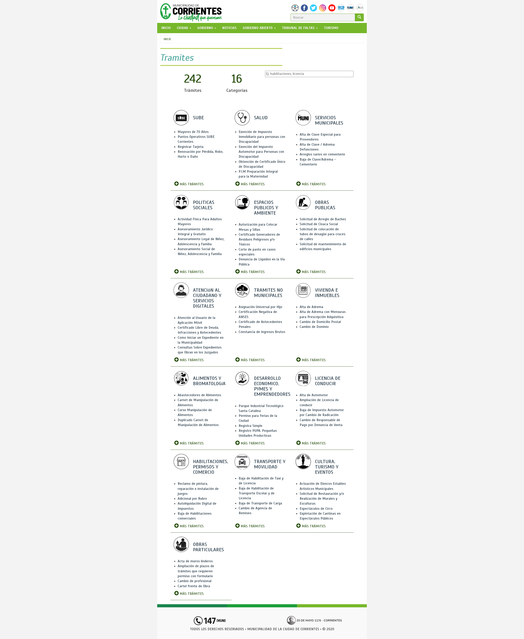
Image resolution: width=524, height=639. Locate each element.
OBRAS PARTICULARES (208, 547)
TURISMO (331, 28)
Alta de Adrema (311, 307)
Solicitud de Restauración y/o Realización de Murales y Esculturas (322, 499)
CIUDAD (183, 28)
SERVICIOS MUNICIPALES (329, 120)
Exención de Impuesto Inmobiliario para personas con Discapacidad (262, 137)
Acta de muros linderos (195, 561)
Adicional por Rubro (192, 498)
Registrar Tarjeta (190, 147)
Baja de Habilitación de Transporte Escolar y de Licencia (256, 493)
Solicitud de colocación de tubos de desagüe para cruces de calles (322, 234)
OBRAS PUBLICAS (325, 205)
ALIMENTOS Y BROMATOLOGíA (209, 381)
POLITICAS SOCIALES (203, 205)
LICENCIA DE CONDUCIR (327, 381)
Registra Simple (250, 426)
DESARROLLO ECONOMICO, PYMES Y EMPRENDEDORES (272, 386)
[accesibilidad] (295, 7)
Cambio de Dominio (314, 327)
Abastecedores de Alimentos (199, 395)
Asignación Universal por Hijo (260, 307)
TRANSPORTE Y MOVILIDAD (269, 464)
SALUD (261, 118)
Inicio (167, 39)
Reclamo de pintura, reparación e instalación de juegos (198, 489)
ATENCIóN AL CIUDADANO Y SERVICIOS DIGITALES (207, 298)
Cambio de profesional (194, 581)
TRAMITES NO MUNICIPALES (268, 292)
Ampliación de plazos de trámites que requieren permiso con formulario (196, 571)
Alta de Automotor (314, 395)
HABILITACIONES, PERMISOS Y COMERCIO (210, 466)
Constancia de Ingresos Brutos (262, 332)
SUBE (198, 118)
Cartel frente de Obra (194, 586)
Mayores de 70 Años (193, 132)
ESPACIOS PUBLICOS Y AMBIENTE (266, 207)
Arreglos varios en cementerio (322, 154)
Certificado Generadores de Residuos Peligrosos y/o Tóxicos (259, 239)
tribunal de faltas (299, 28)
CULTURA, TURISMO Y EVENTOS (326, 466)
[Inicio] (192, 11)
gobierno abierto (258, 28)
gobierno (205, 28)
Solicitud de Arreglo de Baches (323, 219)
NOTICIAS (229, 28)
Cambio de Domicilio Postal (320, 322)
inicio (166, 28)
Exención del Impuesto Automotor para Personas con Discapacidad (261, 152)
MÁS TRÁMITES (191, 184)
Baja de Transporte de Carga (260, 503)
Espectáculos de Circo (316, 508)
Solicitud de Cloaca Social (319, 224)
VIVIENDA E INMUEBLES (327, 292)
